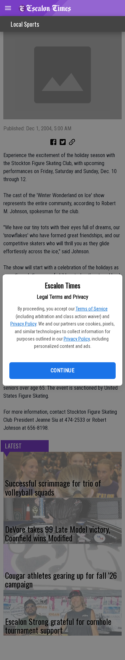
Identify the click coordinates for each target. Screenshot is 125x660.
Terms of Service (92, 308)
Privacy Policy (23, 323)
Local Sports (25, 24)
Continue (62, 370)
